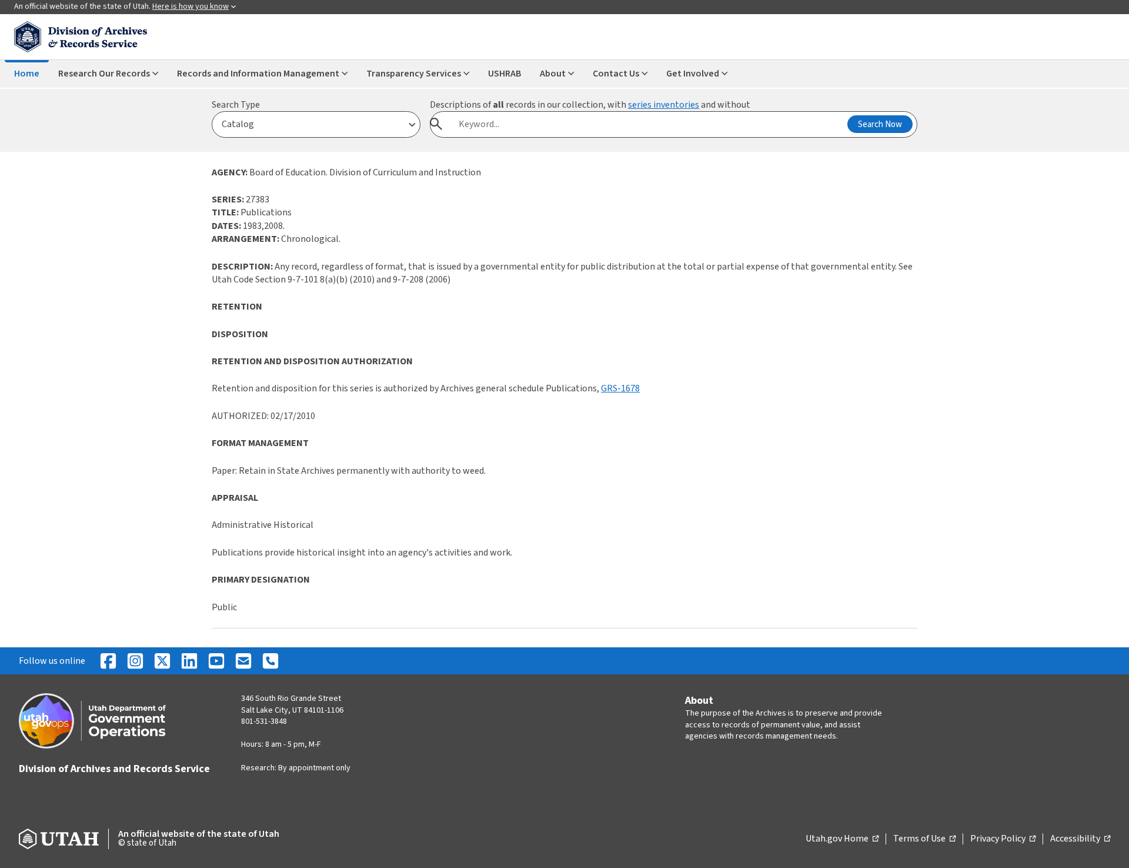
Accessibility (1080, 839)
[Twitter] (162, 660)
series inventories (663, 104)
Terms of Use (924, 839)
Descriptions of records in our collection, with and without (590, 104)
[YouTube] (216, 660)
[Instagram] (135, 660)
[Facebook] (108, 660)
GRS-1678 (620, 388)
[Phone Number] (270, 660)
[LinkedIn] (189, 660)
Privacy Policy (1003, 839)
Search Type (236, 104)
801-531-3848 (264, 721)
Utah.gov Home (842, 839)
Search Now (880, 124)
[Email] (243, 660)
